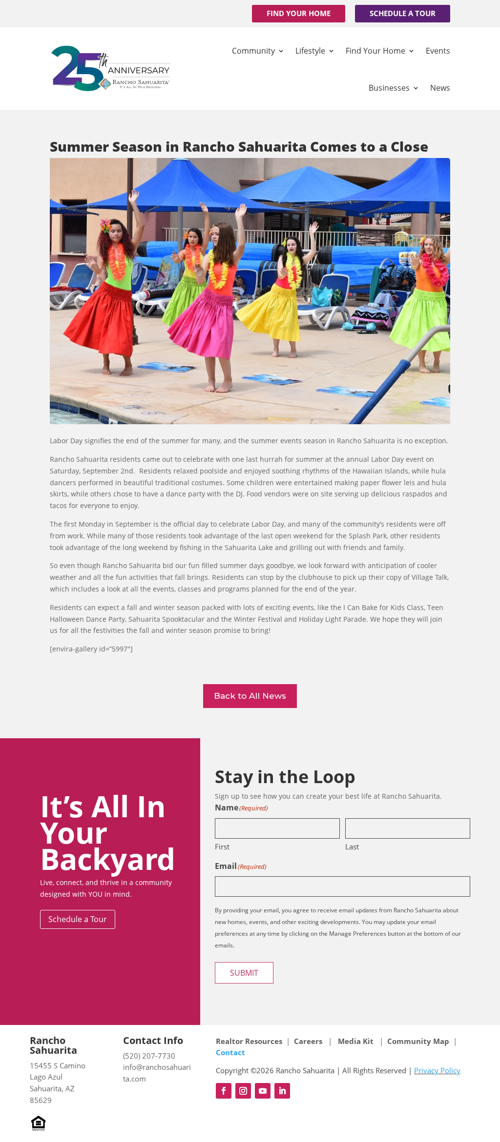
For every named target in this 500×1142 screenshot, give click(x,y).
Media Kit (356, 1041)
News (440, 87)
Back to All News (250, 696)
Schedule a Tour (403, 13)
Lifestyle (310, 50)
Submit (244, 972)
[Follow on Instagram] (243, 1091)
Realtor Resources (249, 1041)
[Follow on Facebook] (223, 1091)
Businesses (389, 87)
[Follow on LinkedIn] (282, 1091)
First (222, 846)
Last (352, 846)
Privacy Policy (437, 1070)
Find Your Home (299, 13)
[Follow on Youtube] (263, 1091)
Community (253, 50)
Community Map (418, 1041)
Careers (309, 1041)
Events (438, 50)
